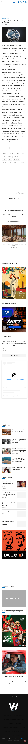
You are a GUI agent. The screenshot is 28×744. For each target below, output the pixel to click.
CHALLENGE (13, 719)
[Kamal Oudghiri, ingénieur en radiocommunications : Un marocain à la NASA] (6, 451)
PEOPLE (13, 731)
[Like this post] (16, 193)
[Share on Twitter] (19, 193)
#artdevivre (5, 148)
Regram (4, 162)
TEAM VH (21, 715)
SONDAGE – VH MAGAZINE (10, 727)
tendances (16, 162)
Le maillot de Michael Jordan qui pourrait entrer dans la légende (8, 494)
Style (10, 162)
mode (4, 156)
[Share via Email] (22, 193)
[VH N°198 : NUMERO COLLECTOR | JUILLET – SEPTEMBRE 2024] (6, 460)
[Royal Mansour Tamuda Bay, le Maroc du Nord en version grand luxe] (14, 233)
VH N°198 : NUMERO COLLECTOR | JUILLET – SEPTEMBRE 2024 (19, 460)
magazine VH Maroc (21, 738)
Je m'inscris (14, 355)
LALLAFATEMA (20, 719)
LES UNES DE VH (8, 715)
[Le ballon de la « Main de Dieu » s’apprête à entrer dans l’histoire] (21, 505)
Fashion (18, 148)
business (12, 148)
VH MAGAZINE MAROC (14, 735)
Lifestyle (4, 153)
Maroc (17, 153)
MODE (17, 731)
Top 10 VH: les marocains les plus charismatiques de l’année (19, 441)
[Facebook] (18, 2)
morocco (16, 156)
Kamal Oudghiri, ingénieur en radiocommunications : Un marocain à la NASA (19, 450)
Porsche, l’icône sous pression (7, 512)
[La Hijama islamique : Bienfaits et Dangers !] (6, 432)
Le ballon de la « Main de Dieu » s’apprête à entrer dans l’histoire (8, 504)
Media (23, 153)
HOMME (22, 731)
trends (22, 162)
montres (10, 156)
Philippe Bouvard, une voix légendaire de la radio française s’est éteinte (7, 484)
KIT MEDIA (6, 719)
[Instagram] (23, 2)
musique (4, 159)
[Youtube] (25, 2)
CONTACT (16, 715)
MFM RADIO (10, 723)
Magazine (11, 153)
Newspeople (16, 159)
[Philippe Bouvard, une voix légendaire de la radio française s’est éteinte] (21, 484)
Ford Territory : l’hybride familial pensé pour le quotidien (8, 523)
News (10, 159)
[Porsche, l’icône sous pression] (21, 514)
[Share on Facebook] (18, 193)
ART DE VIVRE (21, 727)
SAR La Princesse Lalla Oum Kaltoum (18, 468)
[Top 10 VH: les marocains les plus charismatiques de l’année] (6, 442)
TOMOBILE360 (17, 723)
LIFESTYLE (7, 731)
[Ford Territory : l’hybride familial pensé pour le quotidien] (21, 524)
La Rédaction (14, 198)
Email (3, 348)
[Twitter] (21, 2)
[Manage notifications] (24, 741)
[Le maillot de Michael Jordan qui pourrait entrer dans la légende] (21, 495)
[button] (3, 237)
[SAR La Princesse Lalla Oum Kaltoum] (6, 470)
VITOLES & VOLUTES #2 (14, 598)
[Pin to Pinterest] (21, 193)
